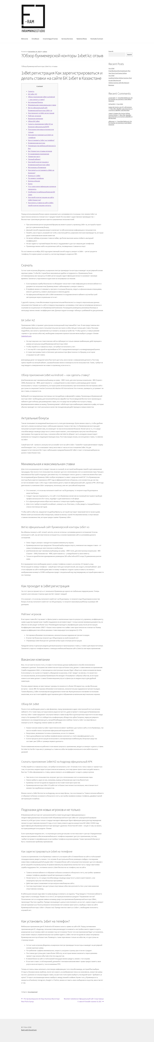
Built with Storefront (29, 1030)
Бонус (30, 184)
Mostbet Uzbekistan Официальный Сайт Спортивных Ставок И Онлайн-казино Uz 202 (84, 1000)
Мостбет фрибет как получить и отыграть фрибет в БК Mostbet (120, 109)
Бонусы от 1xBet (34, 176)
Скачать (31, 91)
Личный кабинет (34, 159)
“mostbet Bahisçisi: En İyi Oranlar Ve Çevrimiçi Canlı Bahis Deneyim (121, 99)
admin (45, 51)
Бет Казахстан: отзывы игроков (40, 151)
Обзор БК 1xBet (34, 121)
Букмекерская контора (36, 143)
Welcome (24, 39)
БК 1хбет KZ (32, 94)
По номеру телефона (36, 178)
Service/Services (67, 39)
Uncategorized (32, 992)
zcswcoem (112, 98)
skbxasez (112, 121)
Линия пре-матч (34, 156)
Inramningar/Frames (50, 39)
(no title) (111, 68)
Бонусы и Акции (34, 181)
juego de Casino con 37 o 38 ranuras (120, 107)
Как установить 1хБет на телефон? (41, 140)
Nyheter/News (82, 39)
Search (111, 51)
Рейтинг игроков (34, 116)
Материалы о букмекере (37, 167)
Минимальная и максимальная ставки (42, 105)
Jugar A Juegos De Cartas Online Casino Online (119, 114)
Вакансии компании (35, 118)
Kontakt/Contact (97, 39)
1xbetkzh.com (26, 336)
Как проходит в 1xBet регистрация (41, 113)
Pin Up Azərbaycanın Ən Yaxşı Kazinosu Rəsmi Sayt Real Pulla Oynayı (40, 1000)
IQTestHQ (112, 104)
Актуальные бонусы (35, 102)
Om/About (35, 39)
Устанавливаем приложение (38, 154)
